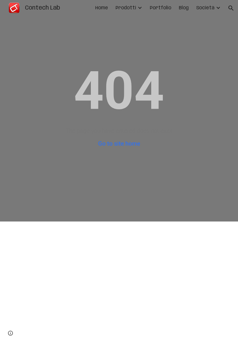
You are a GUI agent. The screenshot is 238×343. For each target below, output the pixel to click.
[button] (231, 8)
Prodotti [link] (126, 8)
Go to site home (119, 143)
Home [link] (101, 8)
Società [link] (205, 8)
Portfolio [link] (160, 8)
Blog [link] (184, 8)
